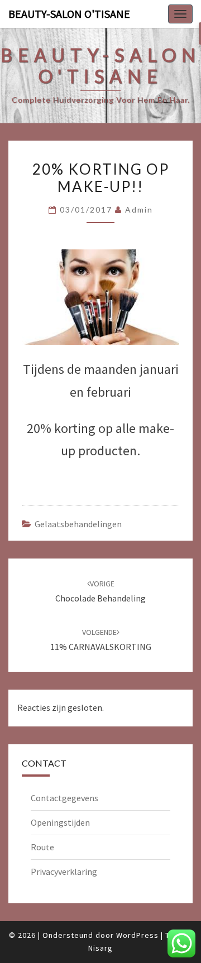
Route (42, 847)
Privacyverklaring (64, 871)
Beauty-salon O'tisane (69, 14)
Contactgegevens (64, 797)
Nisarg (100, 948)
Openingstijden (60, 822)
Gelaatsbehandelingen (78, 523)
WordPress (137, 935)
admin (139, 209)
